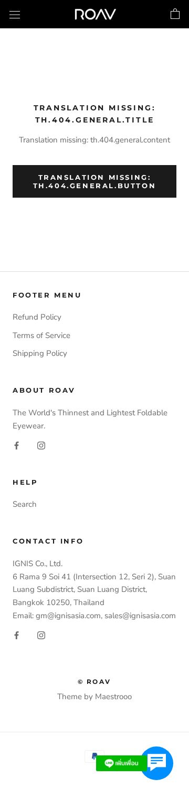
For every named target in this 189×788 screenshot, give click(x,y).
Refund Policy (37, 317)
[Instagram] (41, 445)
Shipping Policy (40, 353)
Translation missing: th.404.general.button (94, 181)
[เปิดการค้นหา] (14, 14)
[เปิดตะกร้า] (175, 14)
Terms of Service (41, 335)
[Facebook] (16, 445)
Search (25, 504)
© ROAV (94, 681)
